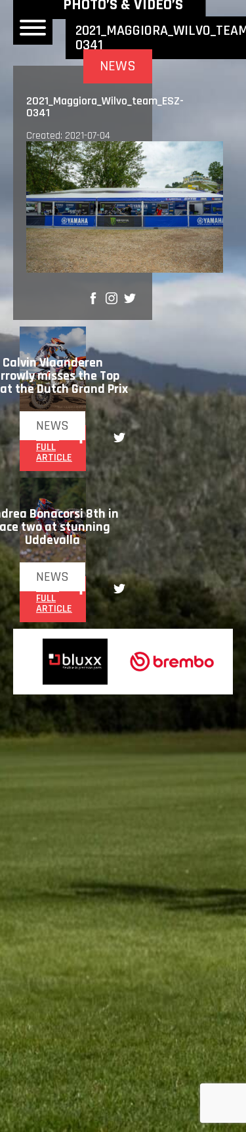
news (52, 425)
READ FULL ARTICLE (54, 447)
